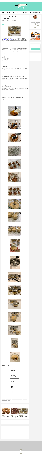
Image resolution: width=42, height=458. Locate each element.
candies (12, 415)
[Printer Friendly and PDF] (3, 24)
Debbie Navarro (30, 455)
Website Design (25, 455)
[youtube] (38, 1)
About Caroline (8, 12)
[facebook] (35, 1)
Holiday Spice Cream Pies (5, 416)
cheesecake (21, 415)
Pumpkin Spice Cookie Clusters (8, 39)
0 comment (14, 20)
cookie (3, 415)
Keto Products (25, 12)
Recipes (14, 12)
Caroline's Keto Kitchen (14, 455)
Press (31, 12)
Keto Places (19, 12)
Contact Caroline (36, 12)
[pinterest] (37, 1)
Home (3, 12)
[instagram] (36, 1)
